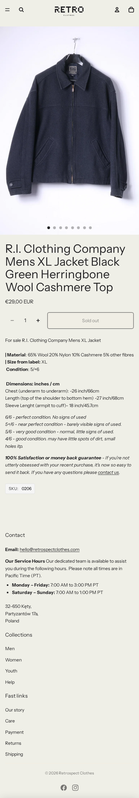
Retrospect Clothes (76, 773)
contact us (108, 472)
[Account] (117, 10)
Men (10, 648)
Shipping (14, 754)
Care (10, 721)
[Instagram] (75, 788)
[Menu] (7, 9)
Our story (14, 710)
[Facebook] (64, 788)
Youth (11, 671)
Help (10, 682)
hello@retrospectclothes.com (50, 549)
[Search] (21, 10)
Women (13, 660)
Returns (13, 743)
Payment (14, 732)
